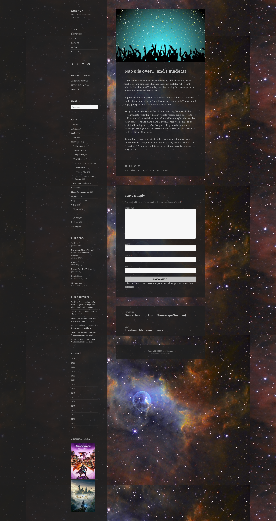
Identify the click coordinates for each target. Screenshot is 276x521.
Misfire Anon (80, 168)
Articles (74, 129)
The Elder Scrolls (80, 183)
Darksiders (77, 150)
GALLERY (75, 52)
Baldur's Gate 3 (79, 146)
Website (128, 266)
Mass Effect (77, 159)
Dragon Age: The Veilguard (82, 269)
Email (128, 255)
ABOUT (74, 29)
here (168, 104)
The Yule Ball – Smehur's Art (83, 311)
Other (73, 205)
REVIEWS (75, 43)
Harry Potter (78, 155)
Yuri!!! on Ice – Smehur (80, 302)
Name (128, 244)
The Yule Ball (76, 283)
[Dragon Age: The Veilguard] (83, 460)
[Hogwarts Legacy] (83, 496)
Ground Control (77, 262)
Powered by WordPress (160, 353)
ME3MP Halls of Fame (80, 85)
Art (72, 124)
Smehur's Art (76, 89)
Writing (74, 226)
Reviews (74, 222)
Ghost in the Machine (83, 163)
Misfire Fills (81, 172)
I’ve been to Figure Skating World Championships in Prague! (82, 252)
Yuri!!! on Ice (76, 243)
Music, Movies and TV (80, 192)
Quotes (76, 218)
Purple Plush (76, 276)
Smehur (77, 11)
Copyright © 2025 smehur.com (160, 351)
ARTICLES (75, 38)
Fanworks (75, 142)
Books (73, 133)
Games (74, 187)
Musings (74, 196)
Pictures (76, 209)
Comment (130, 208)
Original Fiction (77, 200)
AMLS (75, 137)
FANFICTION (76, 34)
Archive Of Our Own (79, 81)
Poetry (75, 213)
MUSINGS (75, 47)
